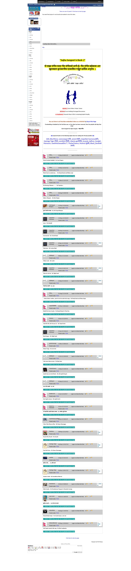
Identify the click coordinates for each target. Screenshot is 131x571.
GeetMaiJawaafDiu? (54, 418)
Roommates (51, 1)
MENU (99, 1)
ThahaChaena (52, 368)
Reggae (31, 95)
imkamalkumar (53, 523)
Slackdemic (52, 483)
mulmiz (51, 457)
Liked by (99, 207)
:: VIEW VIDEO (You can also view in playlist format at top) (59, 163)
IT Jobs (58, 1)
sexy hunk (51, 496)
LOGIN (74, 1)
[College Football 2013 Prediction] (37, 14)
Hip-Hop (31, 35)
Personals (41, 1)
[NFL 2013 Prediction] (31, 14)
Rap (30, 37)
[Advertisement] (110, 24)
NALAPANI (52, 510)
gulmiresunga (52, 343)
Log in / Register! (97, 5)
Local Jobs (66, 1)
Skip (43, 47)
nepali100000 (52, 305)
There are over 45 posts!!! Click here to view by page (73, 11)
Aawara (51, 318)
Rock (31, 46)
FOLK (57, 157)
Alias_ (50, 155)
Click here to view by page (72, 538)
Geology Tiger (52, 444)
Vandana (51, 431)
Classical (31, 39)
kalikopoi (51, 255)
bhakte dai (52, 393)
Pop (30, 56)
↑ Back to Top (123, 568)
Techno (31, 52)
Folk (30, 41)
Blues (31, 67)
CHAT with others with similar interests (34, 124)
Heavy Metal (32, 48)
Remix (31, 50)
